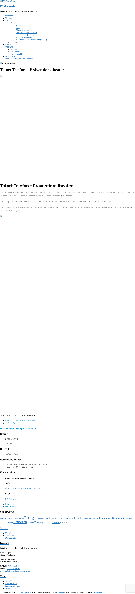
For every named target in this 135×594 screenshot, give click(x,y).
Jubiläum (95, 518)
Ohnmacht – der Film (25, 35)
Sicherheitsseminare (24, 37)
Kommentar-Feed (12, 586)
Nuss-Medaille (17, 54)
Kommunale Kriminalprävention (115, 518)
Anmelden (9, 581)
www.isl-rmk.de (13, 568)
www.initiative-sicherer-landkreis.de (15, 571)
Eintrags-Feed (11, 583)
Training (38, 522)
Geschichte (15, 52)
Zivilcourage (70, 522)
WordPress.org (11, 588)
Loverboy (3, 522)
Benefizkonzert (19, 518)
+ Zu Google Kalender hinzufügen (20, 420)
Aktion (2, 518)
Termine (8, 18)
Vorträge (62, 522)
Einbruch (19, 28)
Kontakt (8, 533)
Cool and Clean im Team (26, 32)
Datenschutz (10, 538)
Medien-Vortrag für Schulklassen (19, 59)
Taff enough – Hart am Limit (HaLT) (31, 40)
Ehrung (53, 518)
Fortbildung (69, 518)
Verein (56, 522)
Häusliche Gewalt (87, 518)
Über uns (9, 47)
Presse (8, 44)
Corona (38, 518)
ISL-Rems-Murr (9, 6)
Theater (31, 522)
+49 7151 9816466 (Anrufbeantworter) (23, 488)
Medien (10, 522)
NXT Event (10, 506)
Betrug (29, 518)
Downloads (10, 56)
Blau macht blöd (23, 30)
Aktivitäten (10, 20)
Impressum (9, 535)
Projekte (14, 23)
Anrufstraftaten (9, 518)
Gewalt (77, 518)
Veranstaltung (48, 522)
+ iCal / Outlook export (15, 423)
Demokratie (44, 518)
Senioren (20, 522)
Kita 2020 (20, 25)
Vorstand (14, 49)
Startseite (9, 16)
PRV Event (10, 504)
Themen (14, 42)
